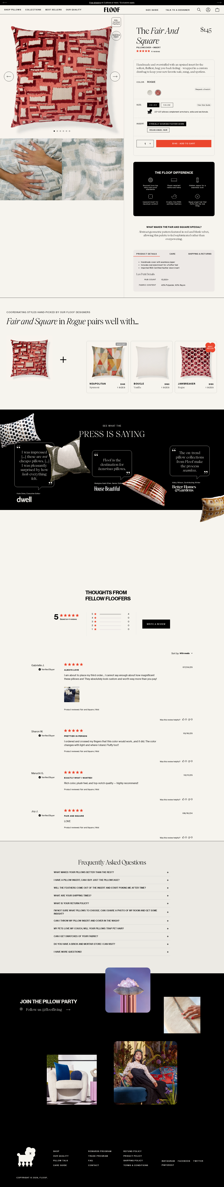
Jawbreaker (186, 383)
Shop (56, 1151)
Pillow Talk (60, 1160)
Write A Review (156, 624)
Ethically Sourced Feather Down (166, 124)
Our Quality (74, 10)
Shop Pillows (12, 10)
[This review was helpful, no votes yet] (183, 719)
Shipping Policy (133, 1160)
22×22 (153, 105)
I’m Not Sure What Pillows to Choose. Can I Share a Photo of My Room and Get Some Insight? (105, 912)
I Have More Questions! (68, 951)
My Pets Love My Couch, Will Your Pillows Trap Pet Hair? (89, 928)
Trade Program (98, 1156)
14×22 (167, 105)
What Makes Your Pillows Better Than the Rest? (84, 872)
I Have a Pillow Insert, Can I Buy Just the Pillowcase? (86, 880)
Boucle (139, 383)
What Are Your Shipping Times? (72, 895)
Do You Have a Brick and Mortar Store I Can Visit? (84, 944)
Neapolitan (98, 383)
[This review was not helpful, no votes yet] (189, 719)
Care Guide (60, 1165)
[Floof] (112, 9)
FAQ (90, 1160)
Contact (93, 1165)
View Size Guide (203, 105)
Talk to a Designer (178, 10)
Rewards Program (100, 1151)
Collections (33, 10)
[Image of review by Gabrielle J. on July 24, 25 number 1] (71, 694)
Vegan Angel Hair (158, 130)
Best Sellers (53, 10)
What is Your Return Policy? (71, 903)
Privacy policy (132, 1156)
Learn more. (132, 3)
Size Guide (152, 10)
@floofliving (52, 1009)
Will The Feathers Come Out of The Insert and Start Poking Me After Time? (100, 887)
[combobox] (182, 653)
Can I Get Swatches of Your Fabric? (76, 936)
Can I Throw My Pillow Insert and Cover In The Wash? (86, 920)
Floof (43, 1177)
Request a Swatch (203, 89)
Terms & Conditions (135, 1165)
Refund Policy (132, 1151)
